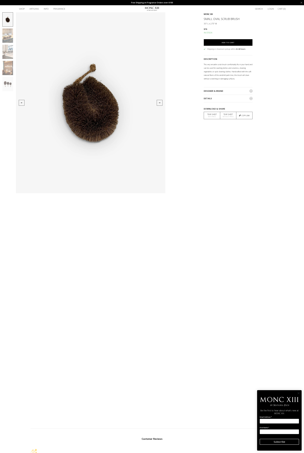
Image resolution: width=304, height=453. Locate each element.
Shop (22, 8)
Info (46, 8)
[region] (90, 102)
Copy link (245, 115)
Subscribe (279, 441)
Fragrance (59, 8)
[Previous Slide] (21, 103)
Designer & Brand (213, 91)
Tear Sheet (212, 115)
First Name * (264, 428)
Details (208, 98)
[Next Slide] (159, 103)
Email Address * (266, 417)
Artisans (34, 8)
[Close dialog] (299, 393)
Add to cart (228, 42)
